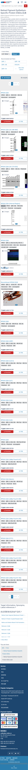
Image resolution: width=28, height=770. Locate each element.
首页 (3, 648)
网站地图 (3, 684)
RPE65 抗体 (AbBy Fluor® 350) (11, 519)
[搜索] (25, 5)
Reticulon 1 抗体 (6, 637)
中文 (12, 753)
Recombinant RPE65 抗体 (9, 282)
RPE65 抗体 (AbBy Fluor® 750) (11, 578)
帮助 (2, 672)
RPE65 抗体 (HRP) (7, 341)
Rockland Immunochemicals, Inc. (9, 748)
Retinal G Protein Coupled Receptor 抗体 (12, 619)
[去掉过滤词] (9, 54)
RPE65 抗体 (5, 93)
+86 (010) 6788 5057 (8, 743)
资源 (2, 678)
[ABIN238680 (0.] (13, 217)
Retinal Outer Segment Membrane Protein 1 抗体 (14, 615)
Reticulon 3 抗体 (6, 629)
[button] (25, 107)
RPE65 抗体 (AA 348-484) (9, 130)
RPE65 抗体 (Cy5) (7, 420)
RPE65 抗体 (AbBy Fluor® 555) (11, 558)
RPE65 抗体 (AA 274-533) (9, 166)
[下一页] (18, 83)
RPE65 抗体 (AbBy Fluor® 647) (11, 459)
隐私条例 (15, 758)
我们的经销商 (4, 707)
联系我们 (3, 669)
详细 (21, 121)
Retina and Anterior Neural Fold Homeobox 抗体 (14, 622)
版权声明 (8, 758)
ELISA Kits (4, 704)
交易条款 (12, 760)
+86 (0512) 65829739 (9, 741)
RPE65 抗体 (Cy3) (7, 400)
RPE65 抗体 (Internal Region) (10, 203)
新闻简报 (3, 675)
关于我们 (2, 758)
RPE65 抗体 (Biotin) (7, 479)
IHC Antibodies (5, 701)
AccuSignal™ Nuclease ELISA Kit (9, 695)
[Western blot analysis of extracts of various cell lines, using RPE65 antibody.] (13, 180)
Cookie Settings (4, 760)
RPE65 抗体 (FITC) (7, 538)
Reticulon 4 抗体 (6, 626)
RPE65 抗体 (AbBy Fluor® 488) (11, 499)
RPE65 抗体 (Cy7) (7, 380)
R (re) (7, 648)
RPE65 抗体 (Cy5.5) (7, 361)
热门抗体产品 (4, 681)
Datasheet (8, 121)
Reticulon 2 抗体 (6, 633)
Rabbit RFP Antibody (6, 698)
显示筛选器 (7, 77)
